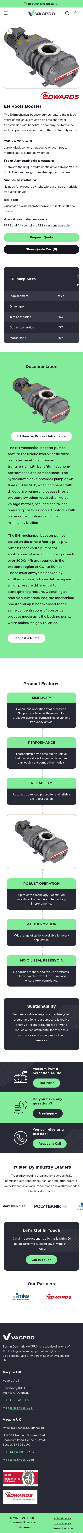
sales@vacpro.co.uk (22, 1459)
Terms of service (62, 1528)
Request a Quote (27, 638)
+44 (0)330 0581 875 (22, 1452)
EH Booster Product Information (41, 436)
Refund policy (62, 1518)
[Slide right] (46, 1307)
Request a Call (50, 1143)
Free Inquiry (48, 1113)
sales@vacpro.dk (21, 1407)
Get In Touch (41, 1260)
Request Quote (41, 237)
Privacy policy (62, 1523)
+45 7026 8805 (18, 1400)
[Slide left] (37, 1307)
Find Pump (46, 1083)
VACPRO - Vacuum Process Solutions (23, 1522)
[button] (6, 13)
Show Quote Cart (41, 249)
